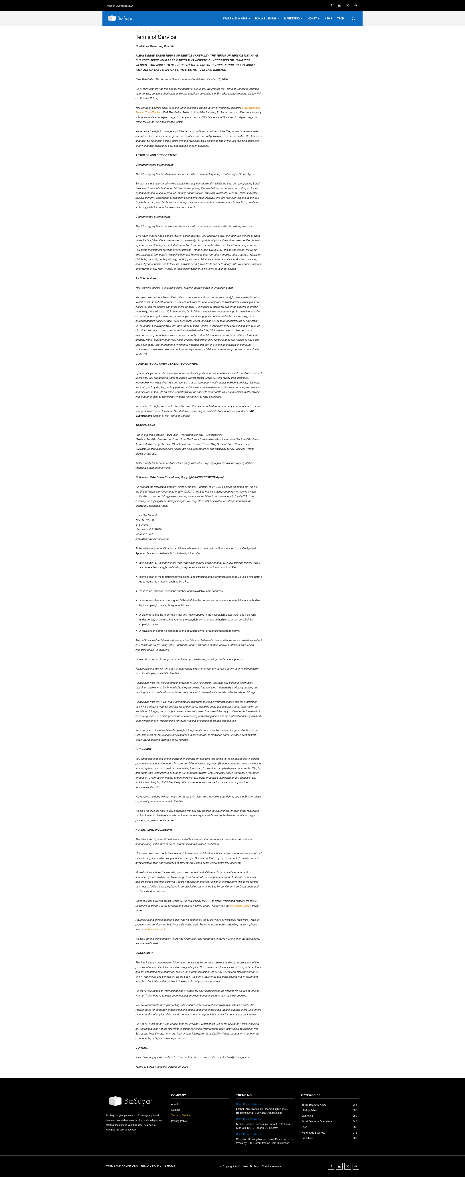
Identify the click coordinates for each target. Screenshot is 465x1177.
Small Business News (248, 1104)
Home (139, 31)
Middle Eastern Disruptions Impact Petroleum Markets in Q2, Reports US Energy (263, 1126)
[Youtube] (356, 5)
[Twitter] (347, 5)
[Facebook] (331, 5)
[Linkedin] (339, 5)
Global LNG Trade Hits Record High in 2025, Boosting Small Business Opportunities (262, 1110)
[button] (353, 18)
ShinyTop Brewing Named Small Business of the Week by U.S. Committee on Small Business (265, 1141)
